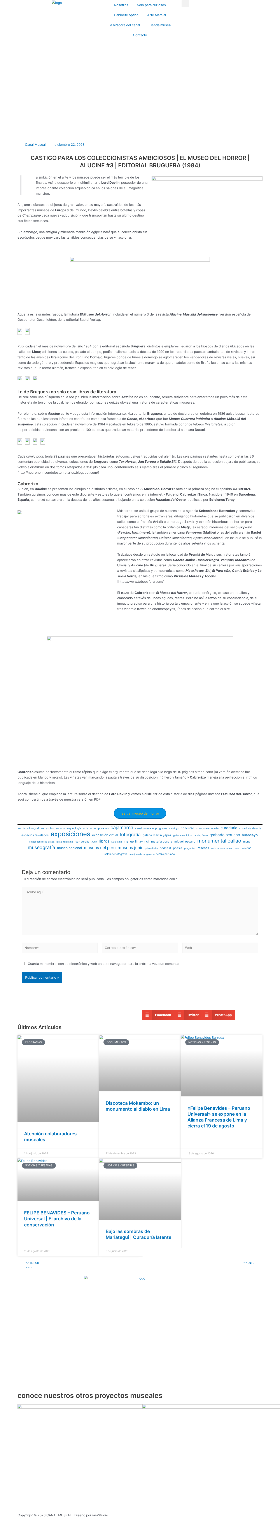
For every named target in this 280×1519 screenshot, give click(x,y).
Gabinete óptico (126, 15)
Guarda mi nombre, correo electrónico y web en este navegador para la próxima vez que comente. (104, 964)
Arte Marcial (156, 15)
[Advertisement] (140, 104)
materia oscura (161, 841)
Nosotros (121, 5)
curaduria (228, 827)
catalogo (174, 828)
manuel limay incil (136, 841)
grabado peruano (225, 834)
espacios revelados (35, 835)
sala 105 (246, 848)
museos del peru (100, 847)
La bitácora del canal (124, 25)
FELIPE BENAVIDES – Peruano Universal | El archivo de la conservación (57, 1219)
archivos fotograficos (31, 828)
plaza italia (151, 848)
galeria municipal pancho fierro (190, 835)
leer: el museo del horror (140, 813)
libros (104, 841)
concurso (187, 828)
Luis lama (116, 841)
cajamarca (121, 827)
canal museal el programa (151, 828)
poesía (177, 848)
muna (246, 841)
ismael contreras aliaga (41, 841)
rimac (237, 848)
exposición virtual (105, 835)
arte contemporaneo (95, 828)
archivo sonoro (55, 828)
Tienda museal (160, 25)
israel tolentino (64, 841)
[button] (185, 3)
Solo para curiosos (151, 5)
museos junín (131, 847)
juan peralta (82, 841)
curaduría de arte (250, 828)
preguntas (190, 848)
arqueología (73, 828)
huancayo (250, 835)
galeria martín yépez (157, 835)
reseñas (203, 848)
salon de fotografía (116, 854)
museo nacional (69, 848)
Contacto (140, 35)
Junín (94, 841)
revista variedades (221, 848)
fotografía (130, 834)
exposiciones (70, 834)
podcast (165, 848)
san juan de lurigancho (142, 854)
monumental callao (219, 841)
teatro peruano (165, 854)
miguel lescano (184, 841)
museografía (41, 847)
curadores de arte (207, 828)
